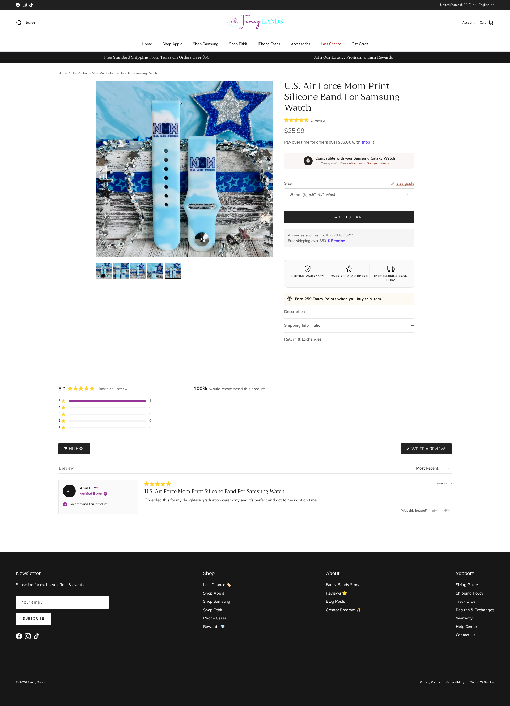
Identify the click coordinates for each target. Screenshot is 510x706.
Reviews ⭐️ (336, 593)
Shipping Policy (469, 593)
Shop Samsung (205, 43)
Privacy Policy (430, 682)
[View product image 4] (155, 271)
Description (294, 311)
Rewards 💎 (214, 626)
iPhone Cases (269, 43)
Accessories (300, 43)
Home (147, 43)
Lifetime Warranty (307, 276)
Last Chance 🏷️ (217, 584)
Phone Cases (215, 618)
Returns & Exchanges (475, 610)
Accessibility (455, 682)
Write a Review (431, 450)
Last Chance (331, 43)
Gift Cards (360, 43)
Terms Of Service (482, 682)
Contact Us (465, 635)
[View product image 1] (104, 271)
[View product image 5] (173, 271)
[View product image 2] (121, 271)
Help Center (466, 626)
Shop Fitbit (238, 43)
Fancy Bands (37, 682)
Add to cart (349, 217)
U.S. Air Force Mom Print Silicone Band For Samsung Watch (114, 73)
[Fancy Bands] (255, 23)
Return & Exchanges (302, 339)
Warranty (464, 618)
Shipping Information (303, 325)
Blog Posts (335, 601)
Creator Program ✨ (344, 610)
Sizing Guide (467, 584)
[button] (305, 120)
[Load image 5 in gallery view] (184, 169)
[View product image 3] (138, 271)
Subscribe (33, 618)
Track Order (466, 601)
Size (288, 183)
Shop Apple (172, 43)
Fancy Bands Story (342, 584)
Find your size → (378, 163)
